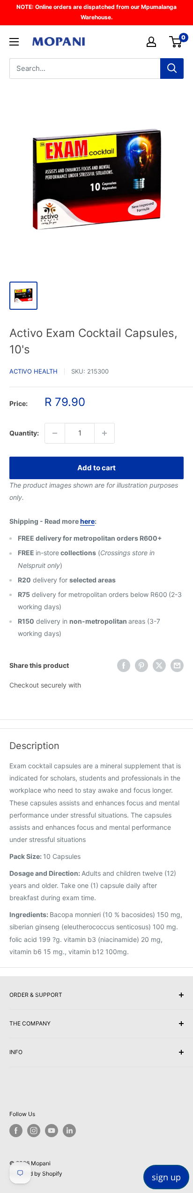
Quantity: (24, 433)
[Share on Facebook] (123, 665)
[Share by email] (177, 665)
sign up (166, 1177)
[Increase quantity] (104, 433)
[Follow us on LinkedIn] (69, 1130)
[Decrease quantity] (55, 433)
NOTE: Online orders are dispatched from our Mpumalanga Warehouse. (96, 12)
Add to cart (96, 467)
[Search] (172, 68)
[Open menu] (14, 42)
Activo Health (33, 371)
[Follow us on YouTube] (51, 1130)
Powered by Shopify (35, 1173)
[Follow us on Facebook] (15, 1130)
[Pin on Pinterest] (141, 665)
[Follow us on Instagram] (33, 1130)
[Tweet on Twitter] (159, 665)
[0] (176, 41)
